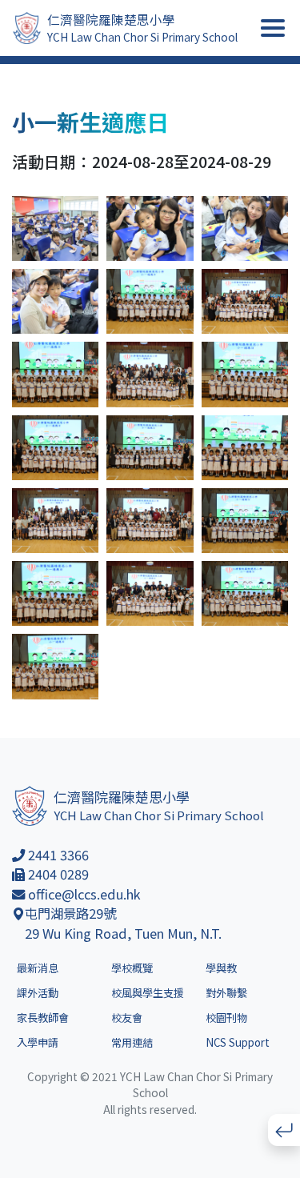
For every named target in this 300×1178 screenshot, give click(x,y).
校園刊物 (226, 1017)
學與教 (221, 968)
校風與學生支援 (147, 992)
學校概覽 (132, 968)
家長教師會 (43, 1017)
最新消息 (37, 968)
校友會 (126, 1017)
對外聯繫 (226, 992)
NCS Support (238, 1042)
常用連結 (132, 1042)
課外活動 (37, 992)
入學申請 (37, 1042)
